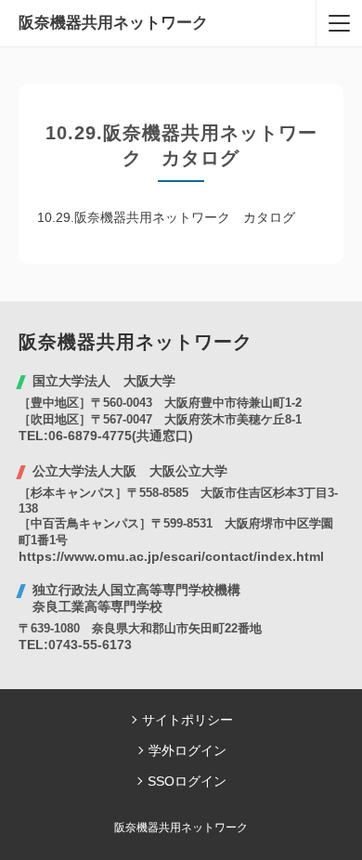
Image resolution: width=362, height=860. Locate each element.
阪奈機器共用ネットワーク (113, 23)
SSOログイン (187, 781)
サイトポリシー (187, 719)
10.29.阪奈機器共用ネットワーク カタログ (166, 217)
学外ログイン (187, 750)
